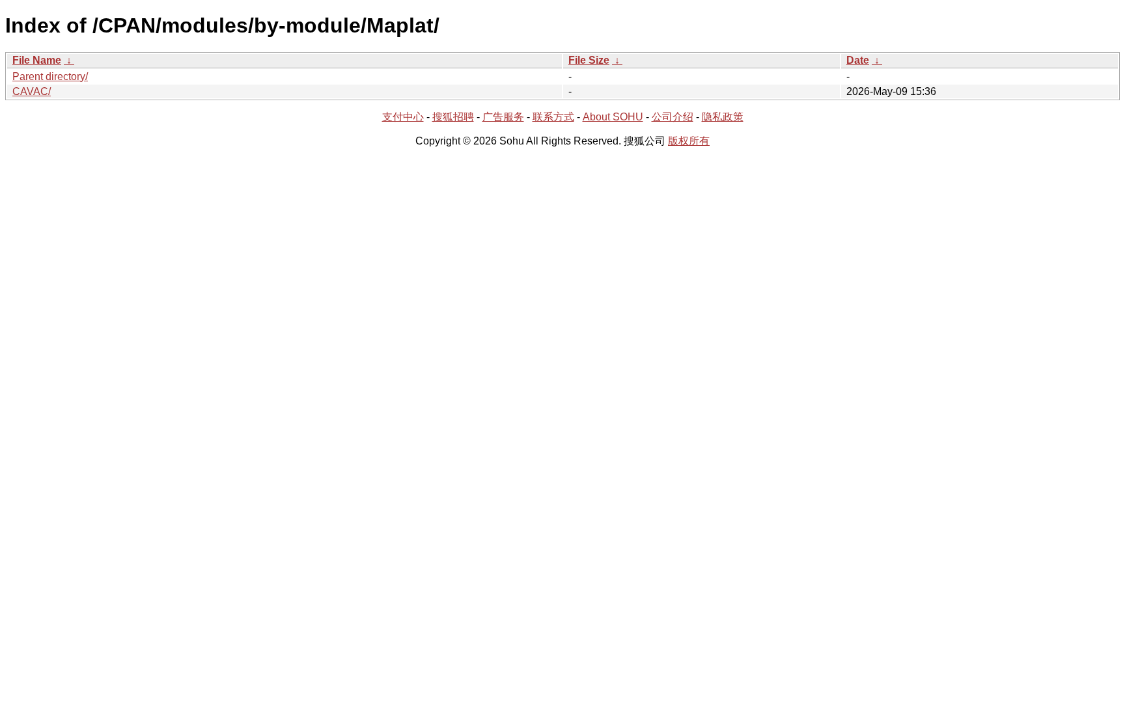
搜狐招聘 (453, 116)
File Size (588, 60)
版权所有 (689, 140)
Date (857, 60)
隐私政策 (722, 116)
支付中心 (403, 116)
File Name (36, 60)
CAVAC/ (31, 91)
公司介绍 (672, 116)
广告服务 (503, 116)
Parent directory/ (50, 76)
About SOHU (613, 116)
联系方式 (553, 116)
